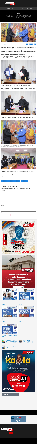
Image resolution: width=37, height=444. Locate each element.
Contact (22, 8)
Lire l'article (3, 304)
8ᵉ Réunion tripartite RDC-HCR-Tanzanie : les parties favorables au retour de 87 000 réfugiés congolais (11, 341)
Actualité (8, 8)
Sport (17, 8)
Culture (13, 8)
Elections (27, 8)
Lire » (23, 343)
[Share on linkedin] (32, 44)
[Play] (17, 420)
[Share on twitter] (30, 44)
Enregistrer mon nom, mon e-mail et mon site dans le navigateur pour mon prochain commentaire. (18, 212)
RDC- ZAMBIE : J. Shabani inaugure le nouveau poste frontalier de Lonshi (12, 346)
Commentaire (3, 190)
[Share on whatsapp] (35, 44)
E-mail (2, 205)
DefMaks (24, 441)
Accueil (3, 8)
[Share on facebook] (27, 44)
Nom (2, 201)
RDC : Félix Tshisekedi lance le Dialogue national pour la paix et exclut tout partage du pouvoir (28, 341)
